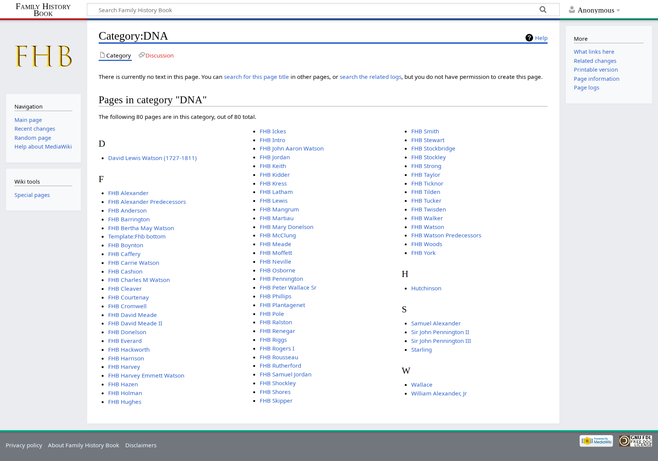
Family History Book (43, 10)
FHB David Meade (132, 315)
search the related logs (370, 76)
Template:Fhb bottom (137, 236)
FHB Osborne (277, 270)
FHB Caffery (124, 254)
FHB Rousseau (279, 357)
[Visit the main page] (43, 56)
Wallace (422, 384)
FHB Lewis (273, 200)
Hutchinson (426, 288)
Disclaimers (141, 445)
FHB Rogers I (277, 348)
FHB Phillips (275, 296)
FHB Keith (273, 166)
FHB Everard (125, 340)
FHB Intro (272, 140)
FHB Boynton (125, 245)
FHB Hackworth (129, 349)
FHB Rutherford (280, 365)
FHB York (423, 252)
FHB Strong (426, 166)
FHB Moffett (276, 252)
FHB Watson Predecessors (446, 235)
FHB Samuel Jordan (285, 374)
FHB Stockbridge (433, 148)
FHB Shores (275, 391)
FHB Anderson (127, 210)
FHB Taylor (425, 174)
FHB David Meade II (135, 323)
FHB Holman (125, 393)
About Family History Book (83, 445)
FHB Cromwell (127, 306)
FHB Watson (427, 226)
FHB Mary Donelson (286, 226)
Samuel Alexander (436, 323)
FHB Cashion (125, 271)
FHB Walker (427, 218)
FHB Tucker (426, 200)
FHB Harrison (126, 358)
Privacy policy (24, 445)
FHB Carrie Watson (133, 262)
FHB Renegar (277, 331)
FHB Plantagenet (282, 305)
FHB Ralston (276, 322)
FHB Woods (426, 244)
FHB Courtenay (128, 297)
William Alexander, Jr (439, 393)
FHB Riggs (273, 339)
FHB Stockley (428, 157)
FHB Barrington (129, 219)
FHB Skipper (276, 400)
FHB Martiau (277, 218)
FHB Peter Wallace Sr (288, 287)
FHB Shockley (278, 383)
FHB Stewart (427, 140)
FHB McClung (278, 235)
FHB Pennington (281, 278)
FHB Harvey (124, 366)
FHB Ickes (273, 131)
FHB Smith (425, 131)
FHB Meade (275, 244)
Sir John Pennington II (440, 332)
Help (541, 38)
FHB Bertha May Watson (141, 228)
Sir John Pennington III (441, 340)
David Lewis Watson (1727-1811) (152, 158)
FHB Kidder (275, 174)
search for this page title (256, 76)
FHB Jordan (275, 157)
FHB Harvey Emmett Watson (146, 375)
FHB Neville (275, 261)
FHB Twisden (428, 209)
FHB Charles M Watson (139, 279)
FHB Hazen (123, 384)
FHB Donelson (127, 332)
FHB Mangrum (279, 209)
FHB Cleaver (125, 288)
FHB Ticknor (427, 183)
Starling (421, 349)
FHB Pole (272, 313)
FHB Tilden (425, 191)
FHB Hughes (124, 401)
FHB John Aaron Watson (292, 148)
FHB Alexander (128, 193)
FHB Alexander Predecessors (147, 201)
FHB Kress (273, 183)
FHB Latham (276, 191)
